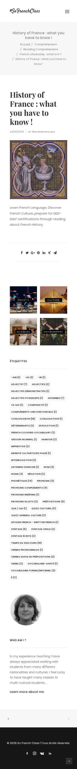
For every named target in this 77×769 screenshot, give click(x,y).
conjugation (51, 418)
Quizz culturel (43, 508)
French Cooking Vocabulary (33, 432)
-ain (16, 377)
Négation (36, 474)
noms (17, 474)
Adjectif (19, 384)
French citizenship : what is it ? (41, 54)
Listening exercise (25, 467)
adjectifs (41, 384)
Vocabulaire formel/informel (33, 570)
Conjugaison (23, 418)
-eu (29, 377)
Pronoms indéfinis (25, 494)
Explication (49, 425)
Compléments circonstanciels (34, 411)
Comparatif (38, 405)
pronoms (45, 480)
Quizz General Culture (28, 515)
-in (42, 377)
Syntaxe (19, 529)
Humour (49, 439)
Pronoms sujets (24, 501)
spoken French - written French (35, 522)
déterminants (22, 425)
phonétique (22, 480)
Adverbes (56, 398)
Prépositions (54, 501)
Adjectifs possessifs (27, 398)
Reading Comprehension (40, 49)
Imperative (20, 446)
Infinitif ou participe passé (31, 453)
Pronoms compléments (29, 487)
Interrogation (23, 460)
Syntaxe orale (43, 529)
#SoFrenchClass (43, 131)
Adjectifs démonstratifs (30, 391)
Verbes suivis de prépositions (33, 556)
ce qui (17, 405)
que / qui (19, 508)
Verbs (17, 563)
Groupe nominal (24, 439)
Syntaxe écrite (23, 536)
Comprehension (45, 44)
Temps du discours (26, 543)
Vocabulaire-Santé (43, 563)
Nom (49, 467)
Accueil (25, 44)
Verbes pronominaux (27, 549)
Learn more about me (27, 692)
